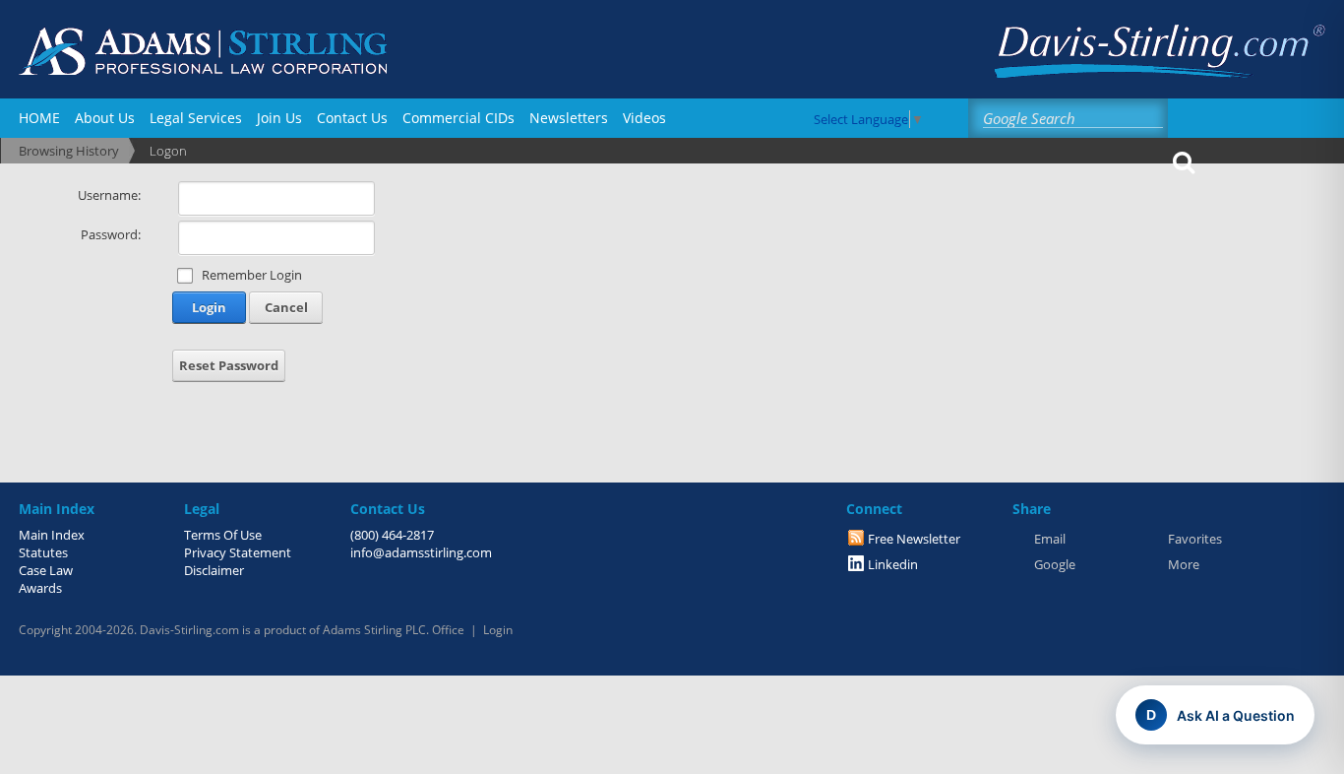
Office (448, 629)
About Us (105, 117)
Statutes (43, 552)
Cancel (286, 307)
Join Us (279, 117)
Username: (109, 195)
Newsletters (568, 117)
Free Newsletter (914, 539)
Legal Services (196, 117)
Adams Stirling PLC (374, 629)
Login (209, 307)
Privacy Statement (237, 552)
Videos (644, 117)
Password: (111, 234)
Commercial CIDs (458, 117)
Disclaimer (214, 570)
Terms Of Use (223, 535)
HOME (39, 117)
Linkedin (893, 564)
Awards (40, 588)
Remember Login (252, 275)
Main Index (52, 535)
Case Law (46, 570)
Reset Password (228, 365)
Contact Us (352, 117)
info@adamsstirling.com (421, 552)
